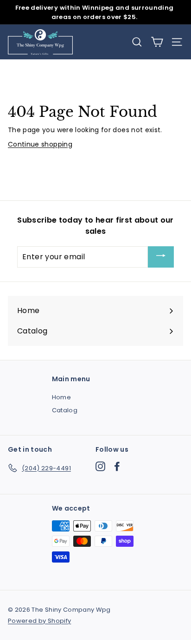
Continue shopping (40, 144)
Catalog (64, 410)
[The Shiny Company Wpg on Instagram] (100, 466)
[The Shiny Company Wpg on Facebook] (117, 466)
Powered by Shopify (39, 620)
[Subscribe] (161, 257)
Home (61, 397)
